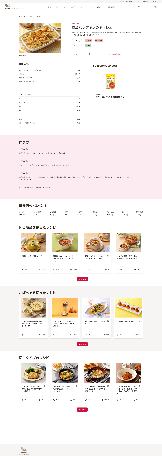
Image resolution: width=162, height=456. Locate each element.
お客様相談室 (144, 1)
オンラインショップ (69, 7)
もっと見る (82, 279)
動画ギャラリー (101, 7)
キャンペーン (89, 7)
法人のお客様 (129, 1)
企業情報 (122, 1)
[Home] (15, 6)
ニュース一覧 (154, 1)
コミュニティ (136, 1)
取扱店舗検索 (111, 7)
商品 (49, 7)
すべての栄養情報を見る (115, 54)
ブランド (57, 7)
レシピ (80, 7)
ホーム (20, 16)
